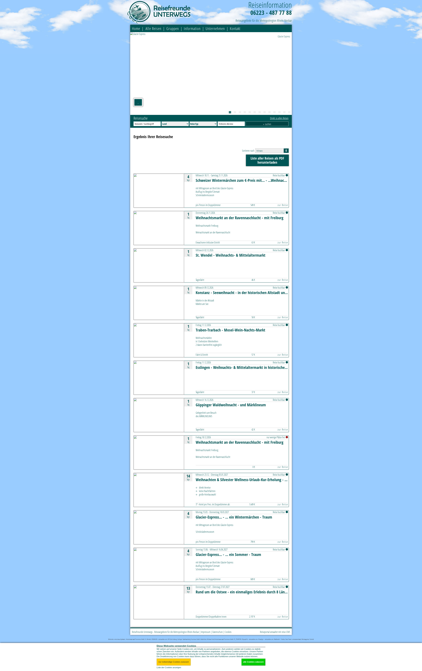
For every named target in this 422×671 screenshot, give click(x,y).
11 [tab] (279, 112)
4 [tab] (244, 112)
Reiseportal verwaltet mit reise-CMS (275, 632)
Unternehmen (215, 28)
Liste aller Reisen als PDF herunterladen (267, 160)
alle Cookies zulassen (253, 662)
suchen (268, 124)
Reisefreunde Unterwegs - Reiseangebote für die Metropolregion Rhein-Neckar (165, 632)
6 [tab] (254, 112)
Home (136, 28)
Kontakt (235, 28)
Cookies (228, 632)
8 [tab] (264, 112)
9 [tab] (269, 112)
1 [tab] (230, 112)
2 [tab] (235, 112)
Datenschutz (217, 632)
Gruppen (172, 28)
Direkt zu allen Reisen (279, 118)
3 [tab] (239, 112)
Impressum (205, 632)
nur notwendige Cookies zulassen (173, 662)
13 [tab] (289, 112)
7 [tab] (259, 112)
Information (192, 28)
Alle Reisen (153, 28)
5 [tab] (249, 112)
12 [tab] (284, 112)
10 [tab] (274, 112)
